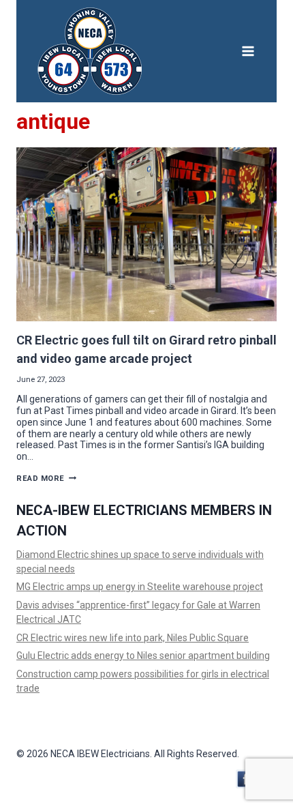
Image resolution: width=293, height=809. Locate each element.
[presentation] (146, 234)
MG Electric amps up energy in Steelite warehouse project (139, 586)
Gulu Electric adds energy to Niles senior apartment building (143, 655)
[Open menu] (247, 50)
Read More (46, 478)
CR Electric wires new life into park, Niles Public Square (132, 637)
